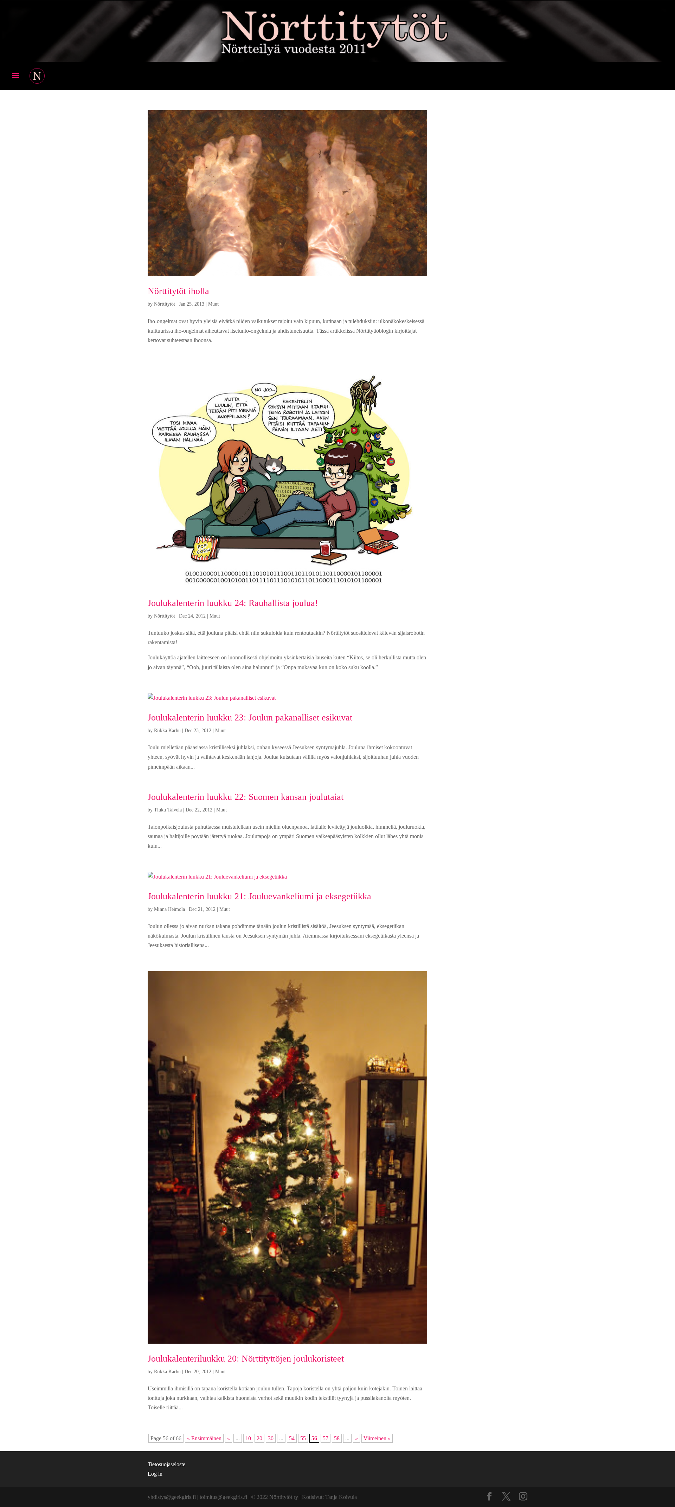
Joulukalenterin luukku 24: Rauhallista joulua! (233, 603)
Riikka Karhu (167, 730)
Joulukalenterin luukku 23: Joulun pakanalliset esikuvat (250, 717)
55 (303, 1438)
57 (325, 1438)
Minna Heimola (169, 909)
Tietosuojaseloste (166, 1464)
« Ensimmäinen (204, 1438)
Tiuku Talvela (168, 810)
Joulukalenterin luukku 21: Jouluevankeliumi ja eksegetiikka (259, 896)
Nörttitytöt (164, 304)
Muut (213, 304)
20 (259, 1438)
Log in (155, 1474)
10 (248, 1438)
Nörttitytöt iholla (178, 291)
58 (337, 1438)
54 (292, 1438)
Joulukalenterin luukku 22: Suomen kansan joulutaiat (245, 797)
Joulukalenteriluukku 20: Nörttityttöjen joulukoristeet (246, 1358)
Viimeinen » (377, 1438)
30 (271, 1438)
